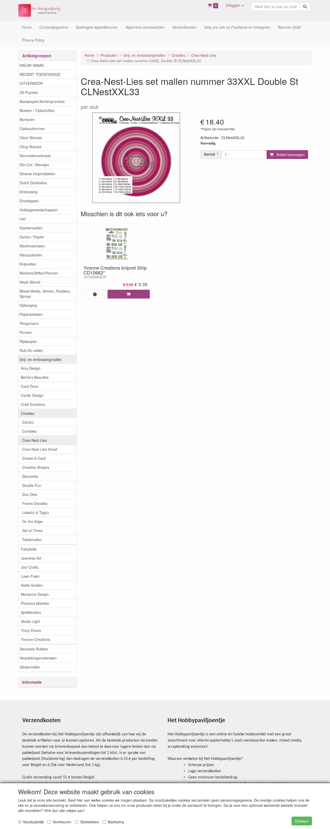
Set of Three (32, 530)
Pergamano (29, 323)
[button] (235, 5)
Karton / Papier (32, 236)
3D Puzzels (29, 92)
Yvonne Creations (35, 639)
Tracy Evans (31, 630)
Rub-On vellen (31, 350)
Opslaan (302, 821)
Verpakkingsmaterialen (38, 658)
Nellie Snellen (32, 585)
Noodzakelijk (33, 821)
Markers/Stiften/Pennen (39, 273)
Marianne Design (35, 594)
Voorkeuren (62, 821)
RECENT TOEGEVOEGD (40, 74)
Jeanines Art (31, 558)
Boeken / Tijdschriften (37, 110)
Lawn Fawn (30, 576)
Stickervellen (30, 667)
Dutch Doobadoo (33, 182)
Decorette (30, 476)
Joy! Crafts (29, 567)
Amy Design (30, 368)
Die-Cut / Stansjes (34, 164)
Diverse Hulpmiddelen (37, 173)
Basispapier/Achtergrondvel (42, 101)
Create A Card (34, 458)
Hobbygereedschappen (39, 209)
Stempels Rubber (34, 648)
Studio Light (30, 621)
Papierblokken (31, 314)
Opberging (28, 305)
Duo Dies (29, 494)
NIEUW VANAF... (33, 65)
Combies (29, 431)
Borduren (27, 119)
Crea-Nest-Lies (34, 440)
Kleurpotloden (31, 254)
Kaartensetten (31, 227)
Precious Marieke (35, 603)
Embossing (29, 191)
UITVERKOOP (31, 83)
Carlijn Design (32, 395)
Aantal (209, 154)
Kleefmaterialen (32, 245)
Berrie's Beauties (34, 377)
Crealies (27, 413)
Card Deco (29, 386)
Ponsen (26, 332)
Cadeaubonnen (32, 128)
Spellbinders (31, 612)
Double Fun (31, 485)
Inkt (23, 218)
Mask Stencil (30, 282)
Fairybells (29, 549)
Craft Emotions (33, 404)
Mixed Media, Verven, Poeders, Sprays (45, 293)
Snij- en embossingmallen (41, 359)
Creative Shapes (35, 467)
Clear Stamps (31, 137)
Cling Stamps (30, 146)
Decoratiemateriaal (35, 155)
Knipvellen (28, 264)
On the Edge (32, 521)
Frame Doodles (34, 503)
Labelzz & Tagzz (35, 512)
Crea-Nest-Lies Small (39, 449)
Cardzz (28, 422)
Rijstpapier (28, 341)
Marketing (116, 821)
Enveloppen (29, 200)
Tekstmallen (32, 539)
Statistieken (89, 821)
